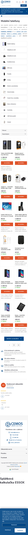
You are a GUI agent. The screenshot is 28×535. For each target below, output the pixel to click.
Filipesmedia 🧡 (17, 466)
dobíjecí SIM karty (22, 31)
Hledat (24, 5)
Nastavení (14, 525)
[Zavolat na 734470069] (17, 2)
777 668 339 (15, 437)
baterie (2, 36)
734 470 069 (15, 435)
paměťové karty (10, 36)
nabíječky (3, 34)
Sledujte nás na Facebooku (15, 440)
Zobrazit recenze (10, 387)
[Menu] (26, 2)
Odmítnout (8, 530)
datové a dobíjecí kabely (14, 34)
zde (3, 521)
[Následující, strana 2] (14, 345)
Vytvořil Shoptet (14, 469)
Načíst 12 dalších (13, 339)
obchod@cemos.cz (15, 432)
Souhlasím (20, 530)
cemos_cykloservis (15, 442)
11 (18, 345)
